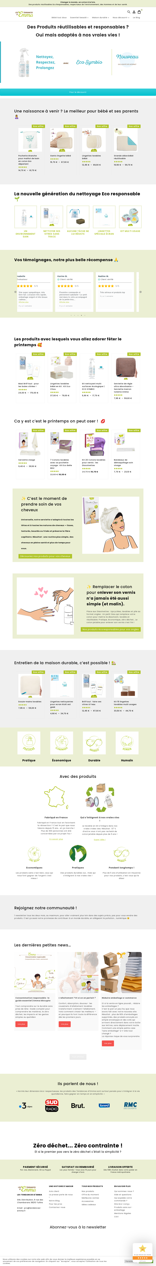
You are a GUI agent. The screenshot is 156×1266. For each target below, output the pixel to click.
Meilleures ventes (90, 1198)
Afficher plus (27, 302)
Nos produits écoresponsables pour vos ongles (111, 629)
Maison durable (99, 17)
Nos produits (88, 1191)
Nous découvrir (120, 17)
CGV (116, 1216)
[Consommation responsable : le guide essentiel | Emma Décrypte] (34, 972)
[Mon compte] (134, 12)
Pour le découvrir (77, 92)
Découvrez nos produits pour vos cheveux (45, 556)
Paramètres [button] (131, 1261)
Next (140, 292)
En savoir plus (56, 839)
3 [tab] (78, 315)
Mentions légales (122, 1213)
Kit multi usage (130, 231)
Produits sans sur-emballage (123, 1208)
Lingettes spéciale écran (104, 232)
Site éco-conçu (121, 1204)
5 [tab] (85, 315)
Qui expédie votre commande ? (123, 1199)
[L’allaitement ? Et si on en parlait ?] (78, 972)
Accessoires (88, 1201)
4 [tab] (81, 315)
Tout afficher (78, 1057)
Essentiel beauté (78, 17)
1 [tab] (71, 315)
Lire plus (21, 1024)
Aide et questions (122, 1194)
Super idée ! (100, 839)
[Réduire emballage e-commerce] (121, 972)
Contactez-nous (57, 1207)
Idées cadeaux (89, 1204)
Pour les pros (55, 1204)
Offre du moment (90, 1194)
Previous (15, 292)
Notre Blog (54, 1200)
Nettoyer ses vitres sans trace (51, 234)
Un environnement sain (26, 234)
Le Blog (136, 17)
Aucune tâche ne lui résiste (78, 232)
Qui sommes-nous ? (124, 1191)
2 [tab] (74, 315)
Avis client (54, 1191)
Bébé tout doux (59, 17)
